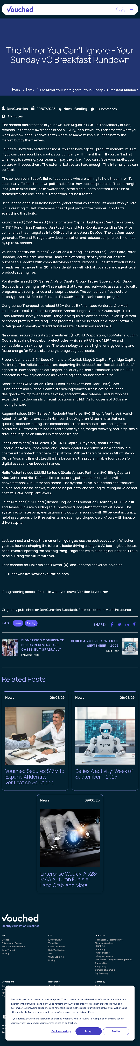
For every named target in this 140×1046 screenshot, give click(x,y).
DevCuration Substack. (59, 609)
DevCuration (17, 108)
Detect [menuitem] (5, 939)
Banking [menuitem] (100, 946)
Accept (89, 1031)
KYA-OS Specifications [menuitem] (13, 946)
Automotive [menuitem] (101, 963)
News (30, 89)
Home (16, 89)
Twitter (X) (59, 564)
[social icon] (5, 1016)
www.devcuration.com (50, 574)
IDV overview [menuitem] (55, 939)
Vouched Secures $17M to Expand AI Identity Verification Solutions (34, 776)
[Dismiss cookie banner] (128, 993)
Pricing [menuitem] (5, 953)
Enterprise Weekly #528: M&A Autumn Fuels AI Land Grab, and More (68, 879)
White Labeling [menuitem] (56, 957)
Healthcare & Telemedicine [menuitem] (109, 939)
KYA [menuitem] (4, 935)
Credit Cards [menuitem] (103, 952)
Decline (116, 1031)
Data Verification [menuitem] (56, 950)
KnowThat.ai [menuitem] (8, 950)
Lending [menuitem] (100, 949)
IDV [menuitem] (50, 935)
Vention (83, 591)
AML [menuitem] (50, 953)
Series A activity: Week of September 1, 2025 (104, 773)
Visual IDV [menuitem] (53, 943)
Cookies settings (61, 1031)
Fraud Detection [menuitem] (56, 946)
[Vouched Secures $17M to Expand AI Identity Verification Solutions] (35, 736)
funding (80, 108)
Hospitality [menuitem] (100, 966)
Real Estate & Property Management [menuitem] (113, 959)
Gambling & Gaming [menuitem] (105, 970)
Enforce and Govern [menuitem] (12, 943)
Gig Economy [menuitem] (101, 973)
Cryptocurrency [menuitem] (104, 956)
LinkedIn (36, 564)
